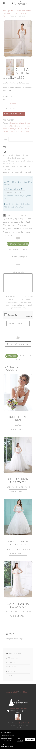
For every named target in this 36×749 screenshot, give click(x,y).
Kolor (4, 99)
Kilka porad (12, 667)
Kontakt (10, 676)
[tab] (6, 139)
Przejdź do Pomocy (19, 344)
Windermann (22, 723)
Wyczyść (13, 103)
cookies (23, 692)
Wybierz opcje (18, 429)
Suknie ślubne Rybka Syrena (20, 123)
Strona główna (8, 11)
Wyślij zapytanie (19, 324)
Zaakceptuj (30, 739)
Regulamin (11, 671)
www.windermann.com (18, 709)
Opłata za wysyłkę (14, 653)
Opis (5, 139)
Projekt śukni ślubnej (13, 126)
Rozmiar (5, 96)
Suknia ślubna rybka (10, 129)
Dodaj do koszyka (14, 114)
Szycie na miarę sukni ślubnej (18, 131)
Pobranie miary (12, 658)
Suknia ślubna (25, 126)
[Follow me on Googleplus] (20, 727)
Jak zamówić (11, 662)
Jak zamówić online (15, 192)
